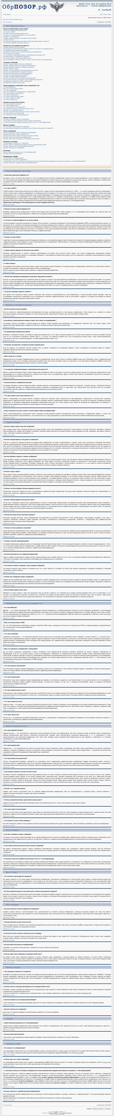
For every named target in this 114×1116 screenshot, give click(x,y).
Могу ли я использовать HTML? (13, 88)
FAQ (101, 14)
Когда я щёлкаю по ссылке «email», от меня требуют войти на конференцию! (27, 59)
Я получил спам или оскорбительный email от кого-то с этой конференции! (27, 122)
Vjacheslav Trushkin (53, 1113)
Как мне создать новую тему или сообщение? (17, 64)
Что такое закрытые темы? (12, 98)
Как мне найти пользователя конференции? (17, 137)
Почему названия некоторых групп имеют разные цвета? (21, 112)
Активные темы (18, 19)
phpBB (44, 363)
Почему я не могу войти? (11, 36)
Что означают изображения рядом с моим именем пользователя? (24, 55)
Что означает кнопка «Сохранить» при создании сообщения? (23, 79)
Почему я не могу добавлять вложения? (16, 75)
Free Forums (62, 1113)
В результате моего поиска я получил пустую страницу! (20, 135)
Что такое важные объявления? (13, 93)
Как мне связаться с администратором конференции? (20, 163)
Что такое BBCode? (9, 87)
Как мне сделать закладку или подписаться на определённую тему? (25, 144)
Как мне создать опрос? (10, 69)
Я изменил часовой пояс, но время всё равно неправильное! (22, 52)
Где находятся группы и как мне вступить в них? (18, 108)
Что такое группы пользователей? (14, 107)
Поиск (105, 14)
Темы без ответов (8, 19)
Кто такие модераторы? (11, 105)
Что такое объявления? (10, 95)
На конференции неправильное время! (15, 50)
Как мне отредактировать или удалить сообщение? (19, 65)
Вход (109, 14)
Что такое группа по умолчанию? (13, 113)
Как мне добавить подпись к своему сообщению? (18, 67)
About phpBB (80, 1053)
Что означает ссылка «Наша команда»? (16, 115)
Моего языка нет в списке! (11, 53)
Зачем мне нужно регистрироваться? (15, 30)
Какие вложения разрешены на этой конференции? (19, 152)
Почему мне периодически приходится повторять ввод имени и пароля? (26, 41)
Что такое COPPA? (9, 32)
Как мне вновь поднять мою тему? (14, 83)
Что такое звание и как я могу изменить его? (17, 58)
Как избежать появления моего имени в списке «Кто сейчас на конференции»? (28, 49)
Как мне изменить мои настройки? (14, 47)
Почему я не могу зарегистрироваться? (15, 33)
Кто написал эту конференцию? (13, 158)
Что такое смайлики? (10, 90)
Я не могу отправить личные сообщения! (16, 119)
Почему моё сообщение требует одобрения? (17, 81)
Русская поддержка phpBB (57, 1114)
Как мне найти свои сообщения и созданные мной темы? (21, 139)
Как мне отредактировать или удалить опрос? (18, 72)
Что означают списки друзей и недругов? (16, 126)
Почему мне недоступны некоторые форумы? (18, 73)
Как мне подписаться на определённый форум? (18, 146)
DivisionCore (69, 1113)
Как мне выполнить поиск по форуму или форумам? (19, 132)
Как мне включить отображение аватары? (16, 56)
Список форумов (7, 22)
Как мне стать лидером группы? (13, 110)
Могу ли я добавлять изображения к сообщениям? (19, 92)
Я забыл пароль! (8, 40)
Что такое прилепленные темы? (13, 96)
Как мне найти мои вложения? (12, 153)
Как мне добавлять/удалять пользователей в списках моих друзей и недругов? (28, 128)
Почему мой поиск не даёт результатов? (16, 134)
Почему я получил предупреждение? (15, 76)
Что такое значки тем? (10, 99)
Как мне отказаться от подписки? (13, 148)
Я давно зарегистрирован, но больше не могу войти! (20, 38)
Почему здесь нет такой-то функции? (15, 159)
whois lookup (20, 1075)
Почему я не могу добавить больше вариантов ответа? (20, 70)
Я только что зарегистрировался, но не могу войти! (19, 35)
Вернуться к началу (9, 183)
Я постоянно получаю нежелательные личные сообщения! (22, 121)
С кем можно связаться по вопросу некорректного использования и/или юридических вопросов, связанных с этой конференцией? (44, 161)
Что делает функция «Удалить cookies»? (16, 43)
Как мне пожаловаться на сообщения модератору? (19, 78)
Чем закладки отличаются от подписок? (16, 143)
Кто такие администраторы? (12, 104)
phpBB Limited (63, 1051)
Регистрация (6, 14)
